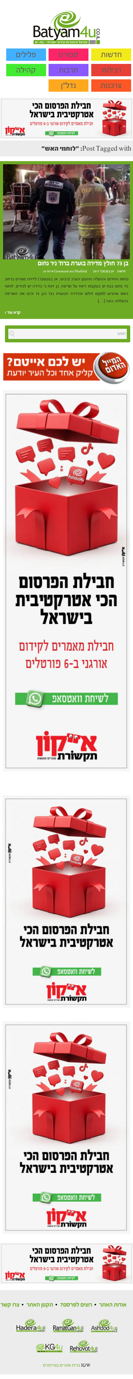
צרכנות (111, 85)
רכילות (111, 70)
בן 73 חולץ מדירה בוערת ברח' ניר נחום (83, 263)
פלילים (26, 54)
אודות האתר (113, 1305)
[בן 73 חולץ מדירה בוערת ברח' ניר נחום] (66, 211)
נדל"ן (68, 85)
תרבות (68, 70)
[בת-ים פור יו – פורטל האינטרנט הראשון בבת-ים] (66, 21)
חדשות (111, 54)
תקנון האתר (40, 1305)
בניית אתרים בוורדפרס (61, 1365)
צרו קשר (10, 1305)
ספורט (68, 54)
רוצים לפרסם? (76, 1305)
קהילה (26, 70)
